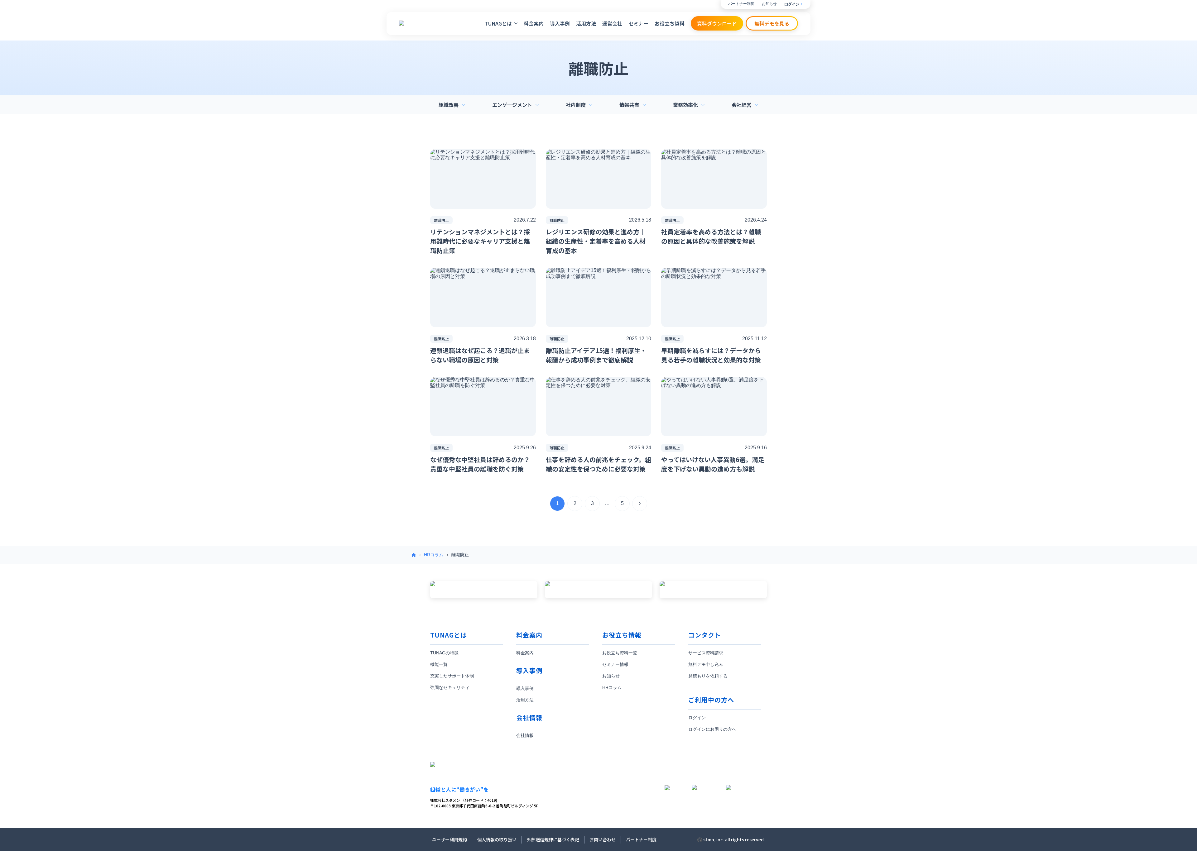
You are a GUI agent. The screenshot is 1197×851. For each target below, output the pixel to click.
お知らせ (769, 4)
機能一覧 (439, 664)
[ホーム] (413, 554)
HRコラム (433, 554)
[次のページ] (639, 503)
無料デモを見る (771, 23)
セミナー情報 (615, 664)
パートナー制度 (741, 4)
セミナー (638, 23)
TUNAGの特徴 (444, 652)
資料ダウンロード (717, 23)
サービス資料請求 (705, 652)
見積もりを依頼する (708, 675)
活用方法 (586, 23)
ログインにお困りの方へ (712, 729)
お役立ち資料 (670, 23)
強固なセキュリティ (449, 687)
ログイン (791, 4)
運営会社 (612, 23)
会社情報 (525, 735)
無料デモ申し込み (705, 664)
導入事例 (560, 23)
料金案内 (534, 23)
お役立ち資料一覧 (619, 652)
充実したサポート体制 (452, 675)
